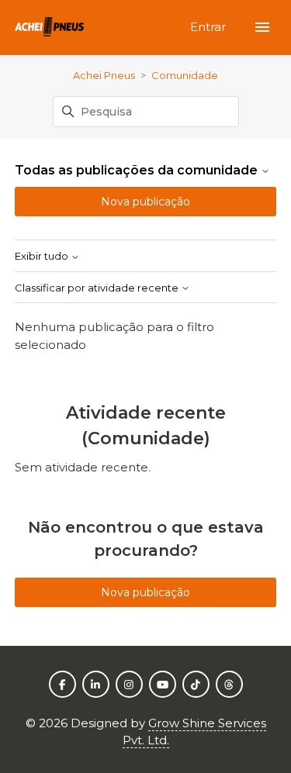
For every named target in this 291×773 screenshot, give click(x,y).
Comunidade (184, 75)
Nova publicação (145, 202)
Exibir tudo (43, 256)
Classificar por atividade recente (98, 288)
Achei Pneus (104, 75)
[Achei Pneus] (50, 27)
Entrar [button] (209, 26)
